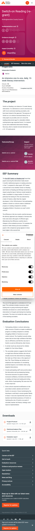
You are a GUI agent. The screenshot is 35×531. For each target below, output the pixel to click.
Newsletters (6, 474)
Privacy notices (7, 481)
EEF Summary (15, 63)
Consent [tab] (6, 239)
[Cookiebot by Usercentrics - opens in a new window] (26, 235)
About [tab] (29, 239)
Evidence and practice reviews (12, 466)
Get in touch (6, 459)
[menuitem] (4, 519)
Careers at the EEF (8, 455)
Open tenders (6, 470)
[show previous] (2, 63)
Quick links (6, 451)
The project (5, 63)
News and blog (7, 477)
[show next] (33, 63)
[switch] (30, 271)
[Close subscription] (32, 525)
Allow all (17, 289)
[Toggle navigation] (32, 3)
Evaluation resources (9, 463)
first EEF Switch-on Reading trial (14, 178)
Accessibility (6, 485)
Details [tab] (18, 239)
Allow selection (17, 294)
